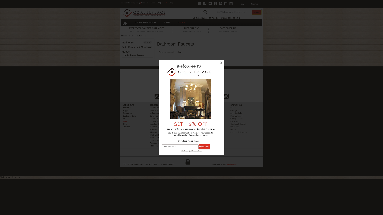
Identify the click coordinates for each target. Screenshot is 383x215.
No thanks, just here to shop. (191, 151)
